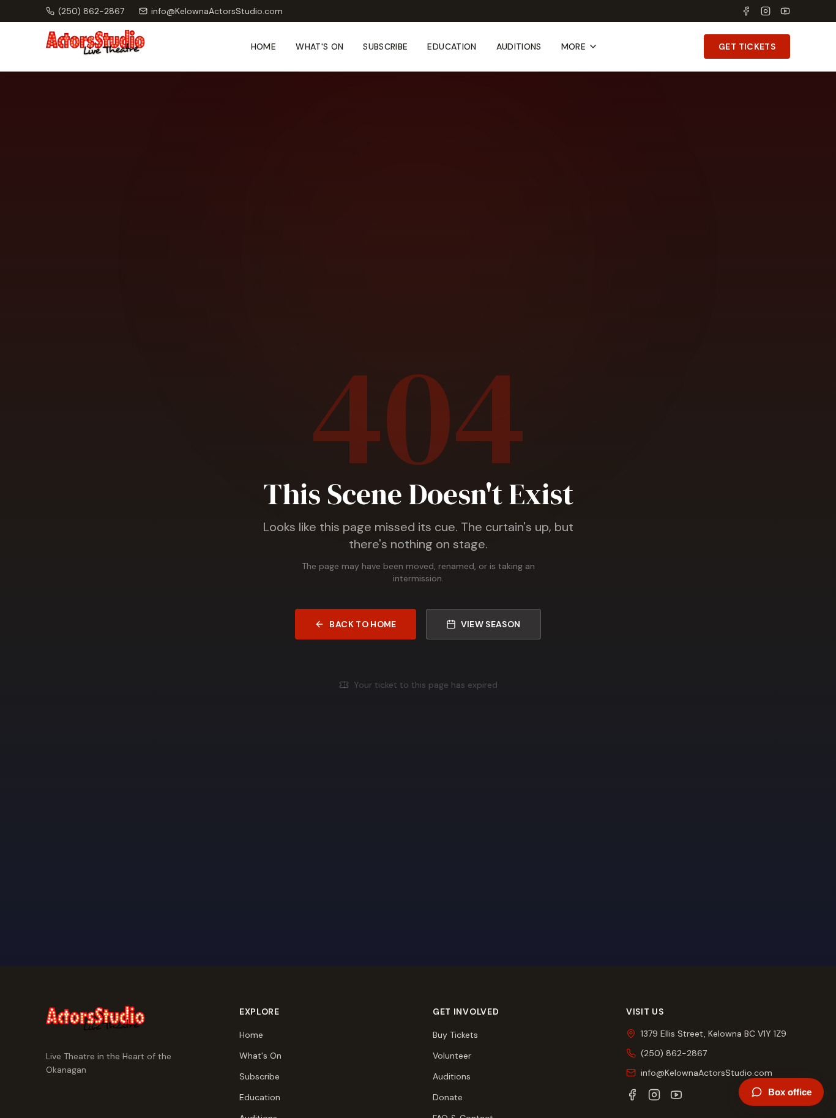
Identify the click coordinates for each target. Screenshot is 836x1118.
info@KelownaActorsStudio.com (217, 11)
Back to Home (362, 624)
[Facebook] (746, 11)
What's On (319, 46)
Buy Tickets (455, 1034)
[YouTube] (785, 11)
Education (451, 46)
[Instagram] (766, 11)
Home (263, 46)
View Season (491, 624)
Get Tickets (746, 46)
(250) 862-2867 (91, 11)
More (573, 46)
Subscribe (385, 46)
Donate (448, 1097)
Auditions (519, 46)
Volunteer (452, 1055)
